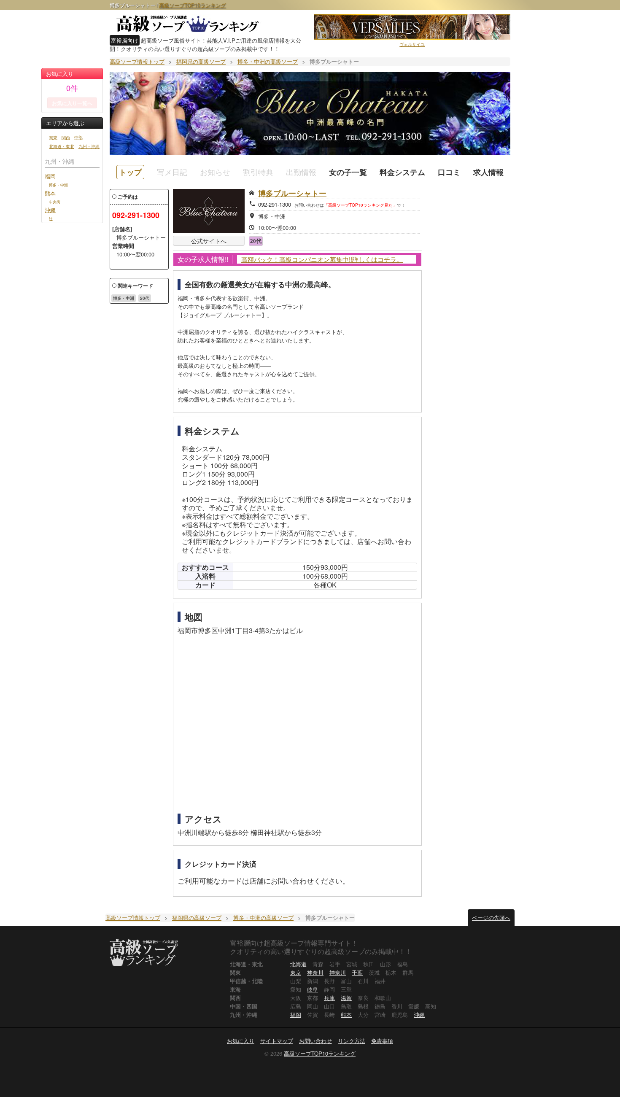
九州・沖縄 (89, 146)
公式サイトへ (208, 241)
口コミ (449, 172)
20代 (144, 298)
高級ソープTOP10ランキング (192, 4)
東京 (295, 972)
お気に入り (240, 1041)
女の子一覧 (348, 172)
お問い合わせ (315, 1041)
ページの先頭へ (491, 918)
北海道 (298, 964)
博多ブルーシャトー (292, 193)
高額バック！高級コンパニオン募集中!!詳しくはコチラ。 (322, 259)
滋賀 (346, 998)
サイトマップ (276, 1041)
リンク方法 (351, 1041)
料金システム (402, 172)
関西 (66, 137)
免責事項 (382, 1041)
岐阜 (312, 989)
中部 (78, 137)
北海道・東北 (61, 146)
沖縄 (50, 210)
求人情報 (488, 172)
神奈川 (315, 972)
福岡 (50, 176)
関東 (53, 137)
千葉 (357, 972)
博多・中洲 (58, 185)
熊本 (50, 193)
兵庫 (329, 998)
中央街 (54, 202)
